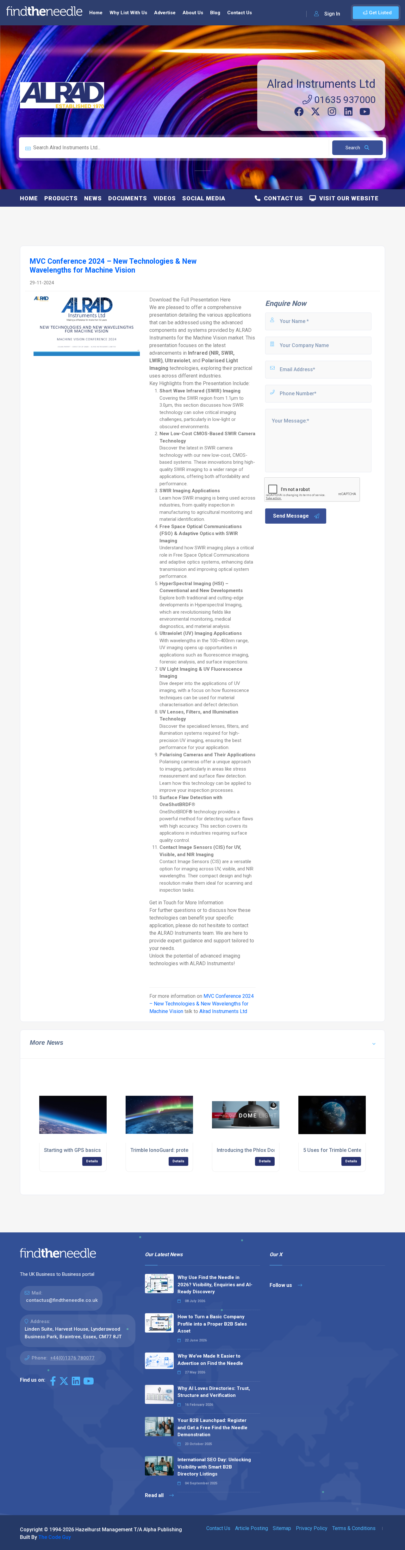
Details (92, 1161)
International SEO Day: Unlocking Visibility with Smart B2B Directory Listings (214, 1467)
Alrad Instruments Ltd (321, 84)
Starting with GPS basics (72, 1150)
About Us (193, 13)
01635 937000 (344, 99)
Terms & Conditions (354, 1528)
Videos (164, 198)
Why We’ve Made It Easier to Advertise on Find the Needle (210, 1359)
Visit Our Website (347, 198)
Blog (215, 13)
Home (96, 13)
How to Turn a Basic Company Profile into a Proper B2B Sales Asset (212, 1324)
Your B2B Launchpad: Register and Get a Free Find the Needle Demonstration (212, 1427)
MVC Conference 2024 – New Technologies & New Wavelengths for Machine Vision (201, 1003)
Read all (155, 1495)
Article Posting (251, 1528)
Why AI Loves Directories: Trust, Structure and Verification (214, 1391)
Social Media (203, 198)
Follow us (281, 1285)
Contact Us (239, 13)
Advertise (165, 13)
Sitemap (282, 1528)
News (93, 198)
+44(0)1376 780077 (72, 1358)
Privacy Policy (311, 1528)
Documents (127, 198)
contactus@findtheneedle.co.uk (62, 1300)
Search (353, 148)
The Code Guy (54, 1537)
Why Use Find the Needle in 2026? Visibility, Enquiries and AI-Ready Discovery (215, 1285)
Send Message (291, 516)
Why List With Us (128, 13)
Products (61, 198)
